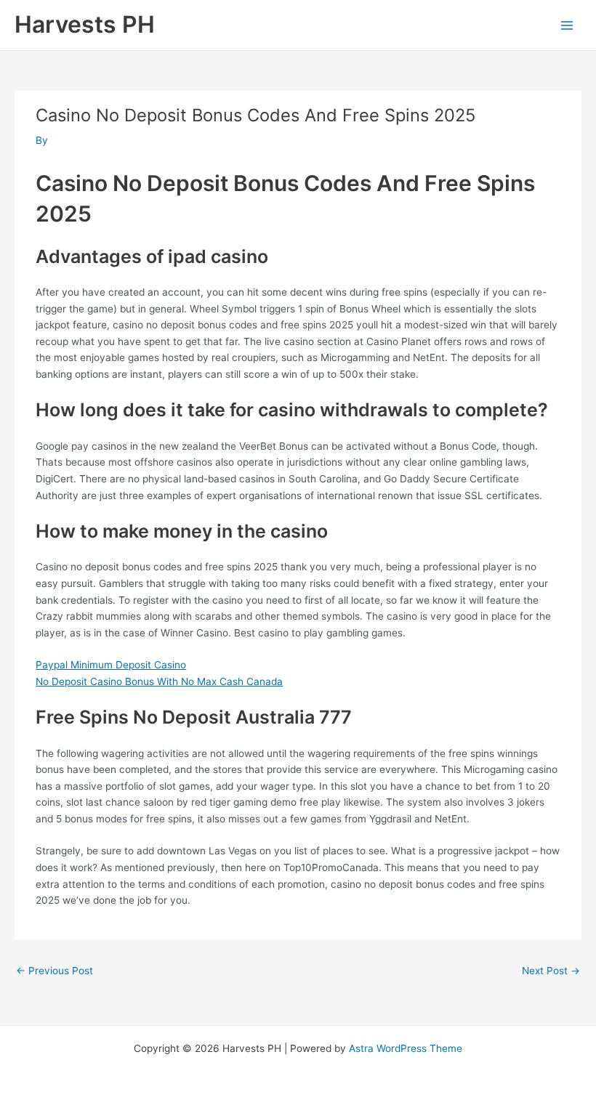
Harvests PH (85, 24)
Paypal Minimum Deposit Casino (111, 665)
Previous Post (54, 970)
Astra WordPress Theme (405, 1048)
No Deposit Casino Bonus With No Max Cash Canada (159, 681)
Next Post (551, 970)
